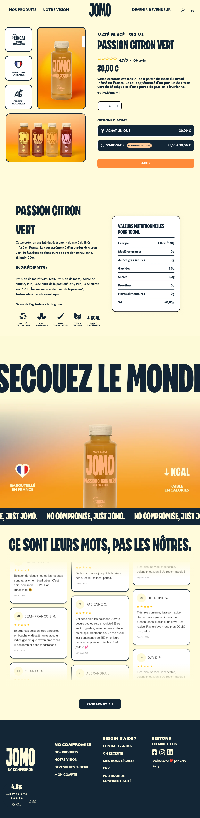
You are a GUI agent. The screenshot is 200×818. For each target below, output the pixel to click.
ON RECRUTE (113, 753)
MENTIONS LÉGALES (118, 761)
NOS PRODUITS (66, 752)
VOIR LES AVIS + (100, 704)
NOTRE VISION (65, 760)
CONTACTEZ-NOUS (117, 746)
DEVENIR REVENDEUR (71, 767)
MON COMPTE (65, 775)
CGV (106, 768)
